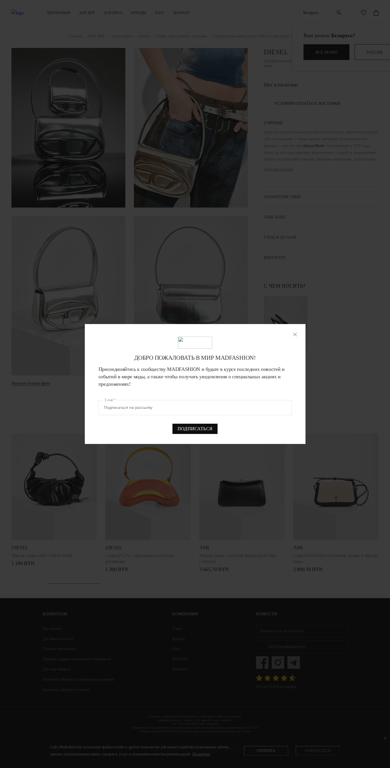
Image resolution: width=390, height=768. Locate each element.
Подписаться (195, 428)
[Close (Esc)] (295, 334)
